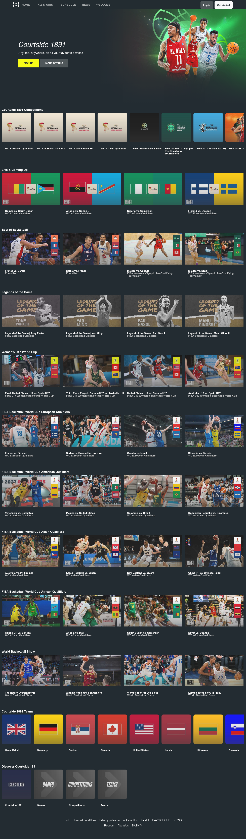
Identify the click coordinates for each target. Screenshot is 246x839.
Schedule (68, 4)
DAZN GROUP (161, 820)
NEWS (178, 820)
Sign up (28, 63)
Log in (207, 5)
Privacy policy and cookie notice (118, 820)
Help (67, 820)
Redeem (109, 825)
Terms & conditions (84, 820)
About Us (123, 825)
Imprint (145, 820)
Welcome (103, 4)
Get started (223, 5)
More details (54, 63)
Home (26, 4)
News (86, 4)
